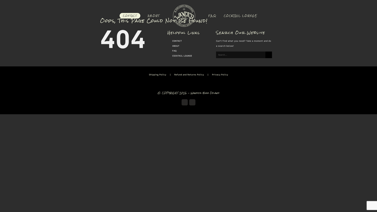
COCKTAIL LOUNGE (182, 56)
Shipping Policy (157, 74)
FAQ (174, 51)
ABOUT (175, 46)
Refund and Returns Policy (189, 74)
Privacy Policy (220, 74)
